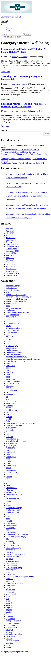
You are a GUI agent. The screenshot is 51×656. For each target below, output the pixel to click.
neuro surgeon (11, 523)
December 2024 (12, 244)
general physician (13, 439)
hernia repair (11, 470)
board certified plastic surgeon (17, 312)
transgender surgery (13, 621)
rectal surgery (11, 585)
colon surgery (11, 379)
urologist (9, 630)
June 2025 (10, 231)
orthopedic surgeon (13, 545)
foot (7, 434)
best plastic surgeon (13, 308)
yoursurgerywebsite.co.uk (11, 17)
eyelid (8, 408)
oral (7, 539)
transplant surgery (13, 623)
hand (8, 454)
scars (8, 596)
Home (3, 37)
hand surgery (11, 457)
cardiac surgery (12, 350)
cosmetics (9, 386)
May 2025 (10, 233)
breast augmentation (14, 328)
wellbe (8, 647)
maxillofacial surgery (14, 508)
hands (8, 459)
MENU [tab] (4, 21)
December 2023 (12, 271)
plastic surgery (11, 565)
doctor (8, 388)
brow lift (9, 337)
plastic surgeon (12, 563)
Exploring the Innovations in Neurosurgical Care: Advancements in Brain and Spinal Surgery (20, 151)
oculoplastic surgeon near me (17, 534)
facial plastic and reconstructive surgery (21, 423)
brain (8, 321)
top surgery (10, 619)
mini (7, 514)
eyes (7, 412)
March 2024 (10, 264)
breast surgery (11, 332)
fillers (8, 432)
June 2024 (10, 258)
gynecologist (11, 445)
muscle (8, 516)
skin (7, 599)
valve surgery (11, 636)
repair (8, 587)
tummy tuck (10, 625)
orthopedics (10, 550)
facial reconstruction (14, 425)
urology (9, 632)
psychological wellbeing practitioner (20, 576)
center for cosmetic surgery (16, 357)
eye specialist (11, 401)
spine (8, 601)
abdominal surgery (13, 286)
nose (8, 530)
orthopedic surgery (13, 548)
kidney (8, 481)
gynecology (10, 448)
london (8, 505)
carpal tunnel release (14, 352)
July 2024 (10, 255)
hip (7, 474)
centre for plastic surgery (15, 361)
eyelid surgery (11, 410)
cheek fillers (10, 366)
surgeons (9, 607)
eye (7, 399)
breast (8, 326)
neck (8, 519)
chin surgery (11, 372)
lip (7, 496)
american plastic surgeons (16, 301)
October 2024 (11, 249)
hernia (8, 468)
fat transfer (10, 430)
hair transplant (11, 452)
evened (9, 183)
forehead (9, 437)
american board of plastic (16, 295)
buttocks (9, 343)
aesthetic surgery (12, 290)
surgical (9, 612)
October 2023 (11, 275)
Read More (5, 72)
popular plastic (11, 570)
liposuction (10, 501)
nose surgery (11, 532)
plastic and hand (12, 561)
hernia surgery (11, 472)
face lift (9, 417)
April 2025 (10, 235)
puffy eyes (10, 581)
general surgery (12, 443)
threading (9, 616)
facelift (8, 419)
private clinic (11, 574)
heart (8, 463)
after (7, 292)
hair (7, 450)
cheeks (8, 368)
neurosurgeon (11, 525)
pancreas (9, 552)
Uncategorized (11, 627)
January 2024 (11, 269)
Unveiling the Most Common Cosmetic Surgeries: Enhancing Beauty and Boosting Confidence (26, 195)
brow (8, 334)
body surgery (11, 317)
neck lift (9, 521)
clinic (8, 374)
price (8, 572)
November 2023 (12, 273)
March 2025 (10, 238)
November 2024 (12, 246)
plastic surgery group (14, 567)
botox (8, 319)
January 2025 (11, 242)
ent (7, 397)
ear (7, 392)
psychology (10, 579)
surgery (9, 610)
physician (9, 559)
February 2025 (11, 240)
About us (9, 28)
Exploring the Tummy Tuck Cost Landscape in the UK (22, 163)
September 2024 (12, 251)
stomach (9, 603)
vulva (8, 645)
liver (7, 503)
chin (7, 370)
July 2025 (10, 229)
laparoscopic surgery (14, 494)
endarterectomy (12, 394)
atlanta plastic (11, 303)
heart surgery (11, 465)
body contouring (12, 315)
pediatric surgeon (12, 556)
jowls (8, 479)
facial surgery (11, 428)
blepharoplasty (11, 310)
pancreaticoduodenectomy (16, 554)
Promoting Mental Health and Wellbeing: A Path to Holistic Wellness (23, 50)
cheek (8, 363)
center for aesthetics (13, 354)
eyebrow (9, 405)
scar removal (11, 594)
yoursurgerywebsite (19, 57)
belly (8, 306)
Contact (8, 30)
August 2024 (11, 253)
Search (27, 34)
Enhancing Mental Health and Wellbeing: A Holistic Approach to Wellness (23, 105)
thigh (8, 614)
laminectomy (11, 492)
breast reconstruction (14, 330)
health (8, 461)
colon (8, 377)
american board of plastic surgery (19, 297)
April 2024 (10, 262)
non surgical (10, 528)
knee (8, 483)
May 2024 (10, 260)
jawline (9, 477)
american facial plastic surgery (17, 299)
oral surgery (10, 541)
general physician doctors (16, 441)
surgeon (9, 605)
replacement (10, 590)
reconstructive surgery (14, 583)
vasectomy (10, 643)
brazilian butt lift (12, 323)
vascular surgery (12, 641)
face (7, 414)
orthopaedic (10, 543)
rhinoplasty (10, 592)
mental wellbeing (12, 512)
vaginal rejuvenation (14, 634)
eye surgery (10, 403)
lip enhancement (12, 499)
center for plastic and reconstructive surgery (23, 359)
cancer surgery (11, 348)
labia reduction (11, 488)
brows (8, 339)
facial (8, 421)
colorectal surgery (13, 381)
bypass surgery (12, 346)
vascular (9, 639)
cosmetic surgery (12, 383)
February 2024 (11, 266)
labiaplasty (10, 490)
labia (8, 485)
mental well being (13, 510)
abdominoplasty (12, 288)
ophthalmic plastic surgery (16, 536)
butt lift (9, 341)
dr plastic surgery (12, 390)
